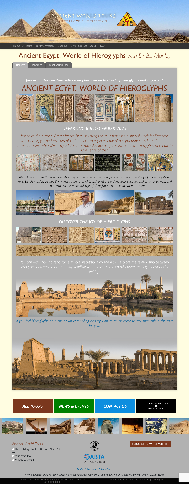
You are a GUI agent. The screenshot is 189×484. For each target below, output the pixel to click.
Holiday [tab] (20, 65)
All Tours (27, 46)
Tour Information (44, 46)
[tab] (58, 65)
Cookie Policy (83, 469)
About (92, 46)
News (73, 46)
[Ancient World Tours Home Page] (127, 18)
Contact (82, 46)
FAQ (102, 46)
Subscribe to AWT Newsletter (150, 443)
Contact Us (115, 406)
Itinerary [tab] (37, 65)
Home (16, 46)
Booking (62, 46)
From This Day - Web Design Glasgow (143, 479)
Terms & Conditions (102, 469)
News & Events (74, 406)
